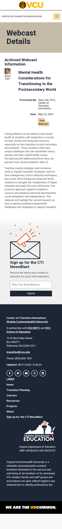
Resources (13, 400)
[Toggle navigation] (56, 16)
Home (10, 384)
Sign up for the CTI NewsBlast (24, 416)
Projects (12, 406)
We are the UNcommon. (31, 507)
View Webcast (43, 122)
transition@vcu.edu (18, 352)
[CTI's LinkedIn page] (43, 373)
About (10, 411)
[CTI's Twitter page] (18, 373)
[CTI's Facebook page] (10, 373)
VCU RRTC (34, 328)
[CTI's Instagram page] (34, 373)
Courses (12, 395)
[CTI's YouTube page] (26, 373)
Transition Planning (18, 390)
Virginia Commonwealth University (27, 321)
